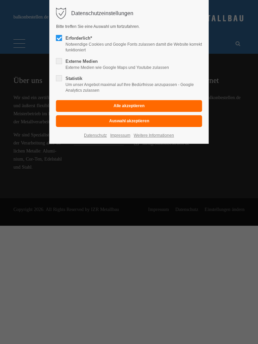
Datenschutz (95, 135)
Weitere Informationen (154, 135)
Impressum (120, 135)
